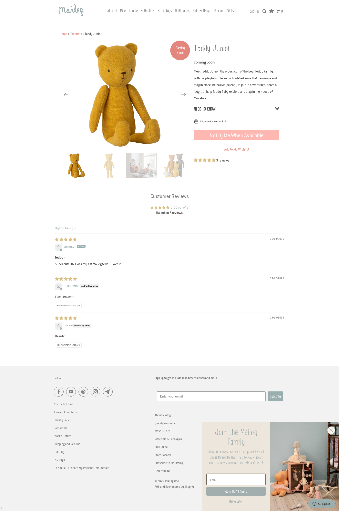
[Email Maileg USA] (109, 392)
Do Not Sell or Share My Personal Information (81, 468)
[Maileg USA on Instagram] (96, 392)
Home (63, 34)
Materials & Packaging (168, 439)
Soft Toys (165, 10)
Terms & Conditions (65, 412)
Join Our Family (236, 491)
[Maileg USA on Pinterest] (84, 392)
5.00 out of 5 (179, 207)
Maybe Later (236, 501)
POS (157, 486)
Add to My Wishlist (236, 149)
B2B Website (162, 471)
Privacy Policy (62, 420)
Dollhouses (182, 10)
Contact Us (60, 428)
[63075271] (125, 95)
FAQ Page (59, 460)
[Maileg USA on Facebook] (60, 392)
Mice (123, 10)
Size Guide (161, 447)
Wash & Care (162, 431)
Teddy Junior (212, 48)
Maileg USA (172, 481)
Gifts (230, 10)
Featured (110, 10)
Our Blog (59, 452)
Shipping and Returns (67, 444)
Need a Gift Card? (64, 404)
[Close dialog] (331, 430)
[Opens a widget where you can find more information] (321, 504)
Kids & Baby (201, 10)
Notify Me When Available (237, 135)
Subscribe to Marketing (169, 463)
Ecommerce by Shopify (179, 486)
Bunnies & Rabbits (142, 10)
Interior (218, 10)
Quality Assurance (166, 423)
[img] (66, 239)
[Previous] (66, 95)
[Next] (183, 95)
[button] (205, 160)
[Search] (265, 11)
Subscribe (275, 396)
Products (76, 34)
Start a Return (62, 436)
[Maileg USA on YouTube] (72, 392)
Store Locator (163, 455)
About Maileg (163, 415)
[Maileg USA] (71, 10)
